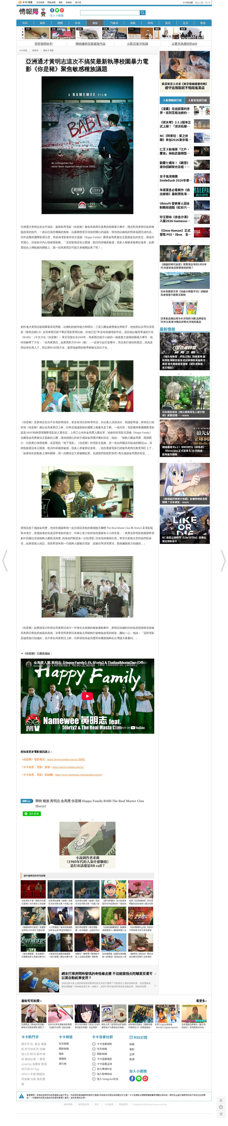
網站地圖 (68, 1104)
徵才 (97, 1104)
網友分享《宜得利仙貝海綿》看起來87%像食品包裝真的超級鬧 (114, 1026)
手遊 (33, 1074)
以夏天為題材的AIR (184, 43)
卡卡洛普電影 (104, 1059)
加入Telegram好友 (108, 1079)
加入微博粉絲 (104, 1074)
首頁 (25, 23)
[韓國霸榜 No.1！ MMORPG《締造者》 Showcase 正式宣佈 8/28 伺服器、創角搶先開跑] (185, 440)
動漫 (203, 23)
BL (32, 1044)
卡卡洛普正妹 (104, 1064)
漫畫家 (36, 1064)
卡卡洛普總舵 (104, 1044)
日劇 (33, 1079)
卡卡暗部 (109, 1104)
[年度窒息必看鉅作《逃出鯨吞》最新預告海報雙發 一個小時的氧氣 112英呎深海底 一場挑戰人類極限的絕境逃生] (185, 192)
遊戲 (60, 23)
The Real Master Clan (128, 801)
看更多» (201, 1000)
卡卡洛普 (23, 50)
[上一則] (5, 560)
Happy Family (92, 801)
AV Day (34, 1069)
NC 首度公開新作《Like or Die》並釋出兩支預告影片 (184, 539)
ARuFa (25, 1074)
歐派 (33, 1054)
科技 (77, 23)
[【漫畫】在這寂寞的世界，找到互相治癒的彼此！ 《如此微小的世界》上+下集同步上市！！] (185, 111)
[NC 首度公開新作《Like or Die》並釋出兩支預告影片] (185, 527)
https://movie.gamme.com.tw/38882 (66, 759)
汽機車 (114, 23)
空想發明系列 (44, 43)
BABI (107, 801)
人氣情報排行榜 (172, 100)
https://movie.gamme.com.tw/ (68, 767)
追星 (168, 23)
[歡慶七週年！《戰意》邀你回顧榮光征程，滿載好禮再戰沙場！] (185, 165)
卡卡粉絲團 (188, 2)
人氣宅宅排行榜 (197, 100)
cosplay (26, 1064)
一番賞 (41, 1059)
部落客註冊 (83, 1104)
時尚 (150, 23)
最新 (42, 23)
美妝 (133, 23)
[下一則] (223, 560)
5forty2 (40, 806)
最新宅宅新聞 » (31, 1000)
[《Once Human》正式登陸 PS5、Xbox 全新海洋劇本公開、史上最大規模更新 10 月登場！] (185, 232)
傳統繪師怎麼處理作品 (90, 43)
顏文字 (25, 1044)
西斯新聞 (51, 2)
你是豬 (76, 801)
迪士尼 (25, 1054)
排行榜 (78, 2)
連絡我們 (123, 1104)
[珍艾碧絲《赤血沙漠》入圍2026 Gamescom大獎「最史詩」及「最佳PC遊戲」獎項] (185, 219)
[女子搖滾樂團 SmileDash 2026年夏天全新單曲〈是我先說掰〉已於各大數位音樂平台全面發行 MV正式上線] (185, 178)
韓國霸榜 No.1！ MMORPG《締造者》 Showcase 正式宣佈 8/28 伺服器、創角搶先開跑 (183, 450)
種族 (46, 801)
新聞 (131, 1044)
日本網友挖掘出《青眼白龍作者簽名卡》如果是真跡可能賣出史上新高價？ (140, 1026)
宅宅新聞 (40, 2)
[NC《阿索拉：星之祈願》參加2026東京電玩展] (185, 138)
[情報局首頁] (32, 12)
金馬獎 (66, 801)
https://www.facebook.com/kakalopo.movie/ (78, 774)
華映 (38, 801)
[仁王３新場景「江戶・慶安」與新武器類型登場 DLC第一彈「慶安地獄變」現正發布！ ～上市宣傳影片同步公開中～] (185, 151)
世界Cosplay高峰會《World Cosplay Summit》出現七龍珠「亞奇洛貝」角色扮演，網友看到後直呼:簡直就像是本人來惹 (167, 1026)
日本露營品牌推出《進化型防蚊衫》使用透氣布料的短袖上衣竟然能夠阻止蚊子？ (194, 1026)
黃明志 (55, 801)
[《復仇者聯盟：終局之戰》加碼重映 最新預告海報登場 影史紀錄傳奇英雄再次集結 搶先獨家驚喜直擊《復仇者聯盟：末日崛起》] (185, 353)
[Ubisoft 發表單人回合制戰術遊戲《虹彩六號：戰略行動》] (185, 205)
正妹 (131, 1054)
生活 (185, 23)
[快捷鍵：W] (221, 1107)
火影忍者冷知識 (137, 43)
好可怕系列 (32, 1049)
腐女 (37, 1044)
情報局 (69, 2)
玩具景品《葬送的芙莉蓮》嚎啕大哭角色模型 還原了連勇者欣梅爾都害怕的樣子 (33, 1026)
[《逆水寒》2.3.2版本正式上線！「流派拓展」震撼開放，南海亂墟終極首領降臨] (185, 124)
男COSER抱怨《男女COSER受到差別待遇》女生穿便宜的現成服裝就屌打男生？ (87, 1026)
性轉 (42, 1049)
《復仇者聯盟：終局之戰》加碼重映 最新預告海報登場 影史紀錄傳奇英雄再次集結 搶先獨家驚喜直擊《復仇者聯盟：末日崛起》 (183, 362)
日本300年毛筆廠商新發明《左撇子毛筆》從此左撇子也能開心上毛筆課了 (60, 1026)
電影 (61, 2)
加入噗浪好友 (104, 1069)
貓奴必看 (30, 1059)
